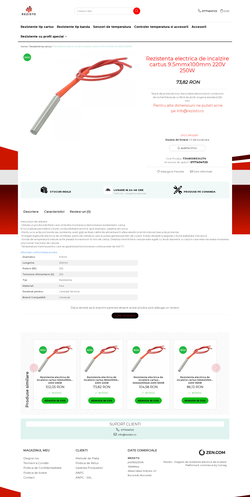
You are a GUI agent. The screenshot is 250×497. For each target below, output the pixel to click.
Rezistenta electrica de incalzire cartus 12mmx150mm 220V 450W (55, 380)
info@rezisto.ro (127, 434)
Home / (25, 46)
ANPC (80, 472)
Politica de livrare (35, 472)
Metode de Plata (87, 458)
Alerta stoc (189, 148)
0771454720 (127, 429)
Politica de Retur (87, 463)
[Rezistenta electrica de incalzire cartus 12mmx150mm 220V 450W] (55, 358)
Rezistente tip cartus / (41, 46)
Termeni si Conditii (35, 463)
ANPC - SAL (84, 477)
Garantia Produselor (89, 468)
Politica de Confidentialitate (42, 468)
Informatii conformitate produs (39, 252)
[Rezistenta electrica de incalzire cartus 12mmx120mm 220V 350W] (195, 358)
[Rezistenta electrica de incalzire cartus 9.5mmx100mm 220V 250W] (80, 96)
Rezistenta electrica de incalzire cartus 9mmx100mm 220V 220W (102, 380)
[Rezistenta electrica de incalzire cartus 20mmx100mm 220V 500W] (148, 358)
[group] (80, 96)
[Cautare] (136, 11)
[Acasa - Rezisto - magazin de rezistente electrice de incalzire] (39, 11)
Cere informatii (202, 171)
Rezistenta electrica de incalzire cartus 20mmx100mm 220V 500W (148, 380)
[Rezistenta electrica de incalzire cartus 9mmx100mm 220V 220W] (101, 358)
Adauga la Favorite (172, 171)
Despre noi (31, 458)
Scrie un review (125, 315)
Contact (29, 477)
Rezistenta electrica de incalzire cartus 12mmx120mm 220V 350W (195, 380)
